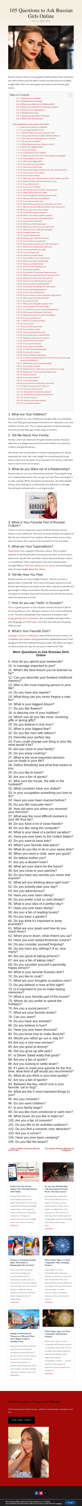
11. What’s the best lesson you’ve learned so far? (37, 133)
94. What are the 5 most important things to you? (38, 372)
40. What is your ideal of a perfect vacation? (36, 215)
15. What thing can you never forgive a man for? (37, 144)
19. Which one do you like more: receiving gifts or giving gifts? (43, 156)
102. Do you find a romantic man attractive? (36, 394)
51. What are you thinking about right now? (36, 247)
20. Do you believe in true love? (31, 158)
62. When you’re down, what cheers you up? (36, 278)
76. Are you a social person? (30, 318)
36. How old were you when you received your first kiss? (41, 204)
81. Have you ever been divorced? (32, 332)
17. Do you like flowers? (28, 150)
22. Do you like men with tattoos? (32, 164)
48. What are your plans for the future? (34, 238)
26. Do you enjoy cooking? (30, 175)
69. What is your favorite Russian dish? (34, 298)
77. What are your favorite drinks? (32, 321)
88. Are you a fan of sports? (30, 352)
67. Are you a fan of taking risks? (32, 292)
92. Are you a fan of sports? (30, 366)
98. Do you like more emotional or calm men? (37, 383)
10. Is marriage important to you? (31, 130)
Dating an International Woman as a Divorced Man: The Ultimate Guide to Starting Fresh (22, 1337)
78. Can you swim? (27, 324)
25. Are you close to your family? (32, 173)
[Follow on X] (45, 1493)
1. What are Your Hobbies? (30, 98)
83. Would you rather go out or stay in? (34, 338)
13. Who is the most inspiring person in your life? (37, 138)
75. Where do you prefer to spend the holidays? (37, 315)
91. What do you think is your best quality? (36, 363)
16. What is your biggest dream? (31, 147)
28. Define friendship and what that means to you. (38, 181)
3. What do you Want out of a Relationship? (37, 104)
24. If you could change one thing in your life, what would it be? (43, 170)
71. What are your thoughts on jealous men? (36, 304)
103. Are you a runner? (28, 397)
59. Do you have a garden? (30, 269)
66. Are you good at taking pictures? (33, 289)
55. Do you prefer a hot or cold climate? (34, 258)
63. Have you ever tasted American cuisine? (36, 281)
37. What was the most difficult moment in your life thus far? (42, 207)
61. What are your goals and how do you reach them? (40, 275)
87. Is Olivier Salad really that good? (33, 349)
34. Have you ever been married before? (35, 198)
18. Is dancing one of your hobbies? (33, 153)
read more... (15, 1225)
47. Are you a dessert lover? (30, 235)
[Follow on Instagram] (41, 1493)
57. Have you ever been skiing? (31, 264)
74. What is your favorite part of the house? (36, 312)
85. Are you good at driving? (30, 343)
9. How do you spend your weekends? (33, 127)
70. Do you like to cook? (29, 301)
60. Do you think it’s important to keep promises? (38, 272)
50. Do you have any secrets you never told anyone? (39, 244)
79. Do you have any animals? (31, 326)
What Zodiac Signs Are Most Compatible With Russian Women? (57, 1334)
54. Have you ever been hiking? (31, 255)
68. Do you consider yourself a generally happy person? (40, 295)
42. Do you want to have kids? (31, 221)
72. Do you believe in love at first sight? (34, 306)
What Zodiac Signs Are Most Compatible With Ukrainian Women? (57, 1262)
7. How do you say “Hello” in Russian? (34, 116)
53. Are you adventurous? (29, 252)
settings (59, 1504)
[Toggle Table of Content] (69, 95)
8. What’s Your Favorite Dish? (31, 119)
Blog (48, 21)
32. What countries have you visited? (33, 192)
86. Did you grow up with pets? (31, 346)
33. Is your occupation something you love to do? (38, 195)
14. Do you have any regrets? (30, 141)
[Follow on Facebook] (36, 1493)
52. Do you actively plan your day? (33, 249)
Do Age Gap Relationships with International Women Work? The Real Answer (56, 1189)
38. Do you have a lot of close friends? (34, 210)
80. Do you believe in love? (30, 329)
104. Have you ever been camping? (33, 400)
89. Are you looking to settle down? (33, 355)
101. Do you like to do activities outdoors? (35, 392)
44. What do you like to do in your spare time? (37, 227)
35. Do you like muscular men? (31, 201)
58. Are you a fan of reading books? (33, 267)
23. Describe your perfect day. (31, 167)
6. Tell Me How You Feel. (29, 113)
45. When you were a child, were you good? (36, 229)
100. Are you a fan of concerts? (31, 389)
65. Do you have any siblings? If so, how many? (37, 286)
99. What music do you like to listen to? (34, 386)
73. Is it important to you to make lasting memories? (39, 309)
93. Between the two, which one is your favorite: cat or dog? (42, 369)
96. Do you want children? (30, 377)
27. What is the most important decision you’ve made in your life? (44, 178)
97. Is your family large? (29, 380)
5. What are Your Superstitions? (32, 110)
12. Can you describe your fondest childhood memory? (39, 136)
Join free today (21, 1420)
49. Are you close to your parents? (32, 241)
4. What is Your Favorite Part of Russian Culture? (39, 107)
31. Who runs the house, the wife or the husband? (38, 190)
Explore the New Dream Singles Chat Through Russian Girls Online (23, 1189)
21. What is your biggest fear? (31, 161)
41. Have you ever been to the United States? (36, 218)
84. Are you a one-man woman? (32, 341)
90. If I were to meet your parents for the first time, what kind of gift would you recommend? (45, 359)
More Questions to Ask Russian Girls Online (31, 124)
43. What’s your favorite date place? (33, 224)
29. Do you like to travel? (29, 184)
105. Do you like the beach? (30, 403)
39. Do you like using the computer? (33, 212)
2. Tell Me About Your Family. (31, 101)
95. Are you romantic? (28, 375)
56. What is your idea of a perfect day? (34, 261)
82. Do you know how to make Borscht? (35, 335)
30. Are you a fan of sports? (30, 187)
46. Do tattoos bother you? (30, 232)
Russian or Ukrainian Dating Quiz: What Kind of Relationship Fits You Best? (23, 1262)
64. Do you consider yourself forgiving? (34, 284)
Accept (70, 1503)
